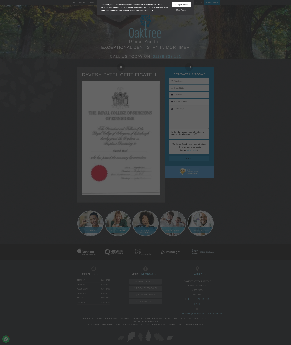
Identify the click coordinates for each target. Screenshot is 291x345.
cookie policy (147, 10)
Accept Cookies (181, 5)
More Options (181, 10)
